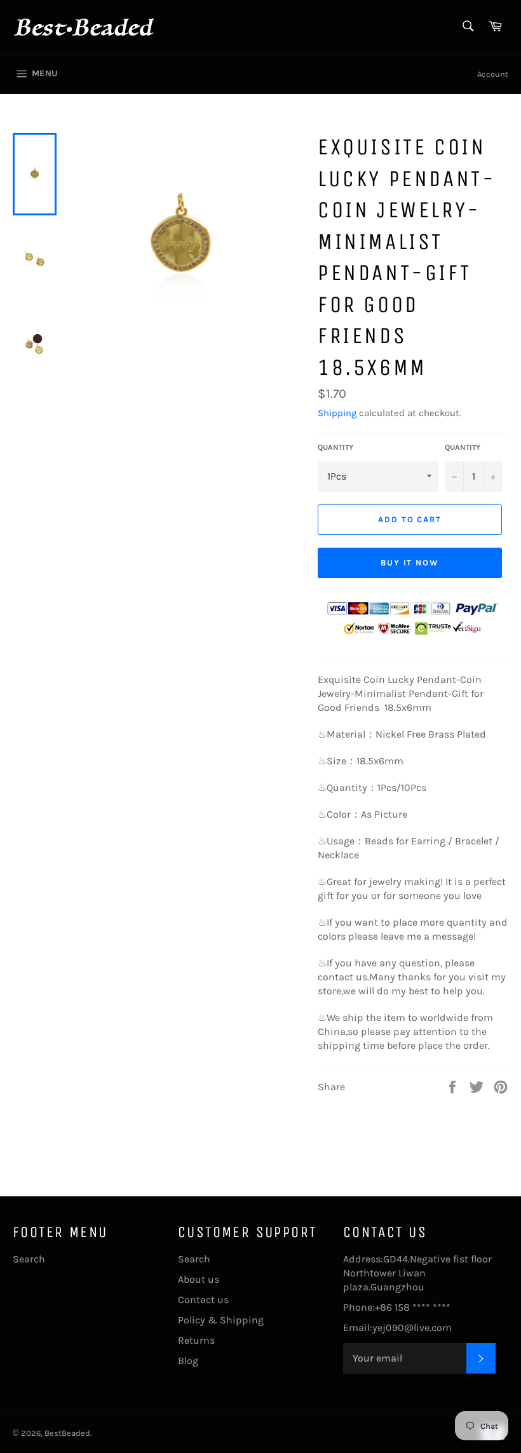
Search (29, 1259)
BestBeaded (67, 1433)
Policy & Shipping (221, 1320)
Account (492, 74)
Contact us (203, 1300)
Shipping (337, 413)
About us (198, 1279)
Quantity (335, 447)
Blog (188, 1361)
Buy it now (410, 562)
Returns (196, 1340)
